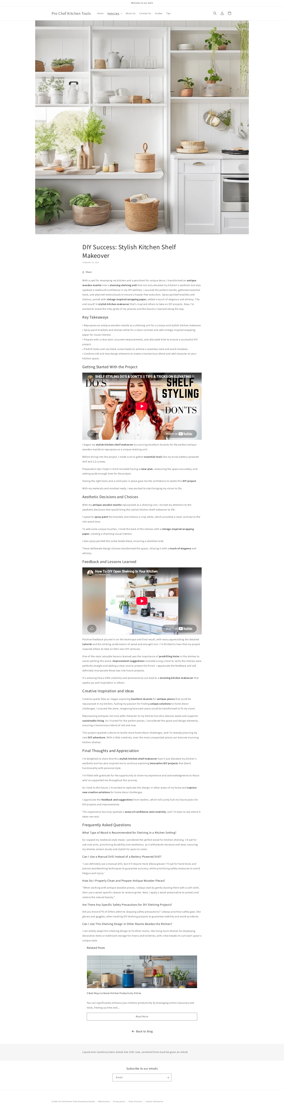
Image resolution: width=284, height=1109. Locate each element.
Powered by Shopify (86, 1101)
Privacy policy (119, 1101)
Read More (142, 1016)
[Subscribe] (167, 1078)
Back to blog (144, 1031)
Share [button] (89, 271)
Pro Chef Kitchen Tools (68, 1101)
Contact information (154, 1101)
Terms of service (135, 1101)
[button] (115, 13)
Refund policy (104, 1101)
